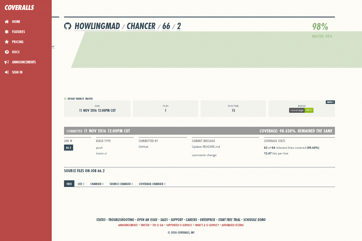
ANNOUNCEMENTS (128, 225)
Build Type (103, 140)
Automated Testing (233, 225)
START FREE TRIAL (229, 219)
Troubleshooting (121, 219)
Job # (68, 140)
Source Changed (121, 184)
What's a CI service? (207, 225)
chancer (141, 26)
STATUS (100, 219)
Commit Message (203, 140)
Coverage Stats (274, 140)
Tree (69, 184)
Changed (97, 184)
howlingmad (97, 26)
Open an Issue (147, 219)
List (81, 184)
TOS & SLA (157, 225)
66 (166, 26)
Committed (74, 131)
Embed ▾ (330, 102)
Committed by (148, 140)
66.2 (68, 148)
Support (177, 219)
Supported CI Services (179, 225)
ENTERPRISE (207, 219)
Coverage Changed (152, 184)
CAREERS (191, 219)
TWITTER (145, 225)
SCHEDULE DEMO (254, 219)
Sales (164, 219)
